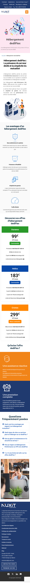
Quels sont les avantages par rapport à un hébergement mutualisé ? (13, 426)
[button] (26, 12)
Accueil (3, 55)
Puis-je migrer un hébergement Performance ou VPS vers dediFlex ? (15, 447)
